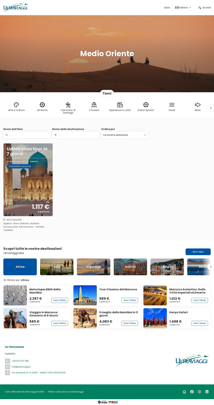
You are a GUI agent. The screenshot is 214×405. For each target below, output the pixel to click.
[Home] (184, 391)
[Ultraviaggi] (192, 360)
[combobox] (75, 135)
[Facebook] (192, 391)
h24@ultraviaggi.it (21, 366)
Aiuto (167, 7)
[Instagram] (199, 391)
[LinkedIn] (207, 391)
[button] (210, 107)
